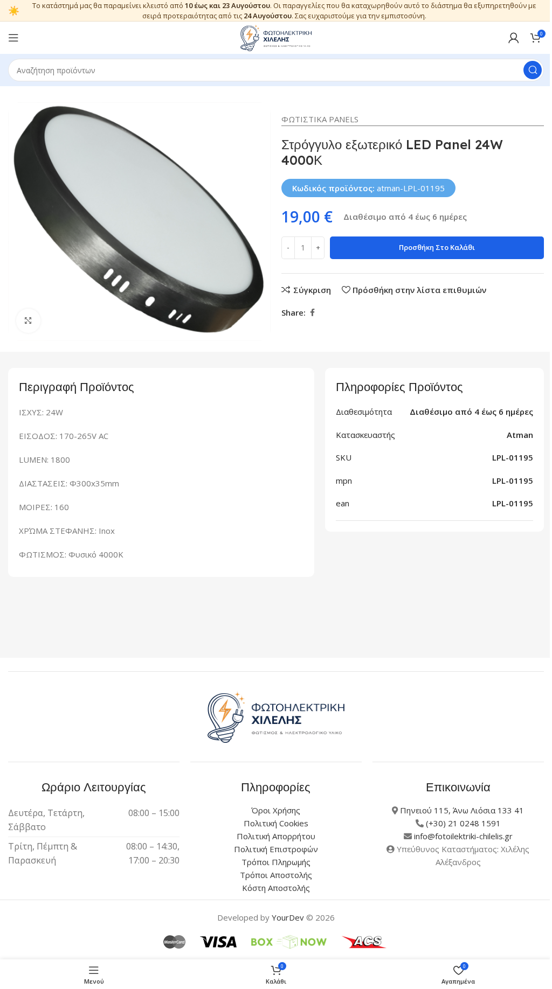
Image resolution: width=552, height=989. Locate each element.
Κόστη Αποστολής (276, 887)
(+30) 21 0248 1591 (463, 823)
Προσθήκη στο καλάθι (437, 247)
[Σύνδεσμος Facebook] (312, 312)
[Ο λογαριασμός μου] (514, 37)
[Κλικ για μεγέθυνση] (28, 321)
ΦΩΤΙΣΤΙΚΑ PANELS (319, 119)
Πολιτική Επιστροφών (276, 849)
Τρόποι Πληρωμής (276, 861)
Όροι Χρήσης (275, 810)
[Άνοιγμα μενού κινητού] (13, 37)
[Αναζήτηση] (532, 70)
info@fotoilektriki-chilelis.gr (463, 836)
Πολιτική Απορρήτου (276, 836)
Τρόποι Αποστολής (276, 874)
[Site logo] (276, 36)
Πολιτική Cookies (276, 823)
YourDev (288, 917)
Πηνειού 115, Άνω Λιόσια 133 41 (462, 810)
